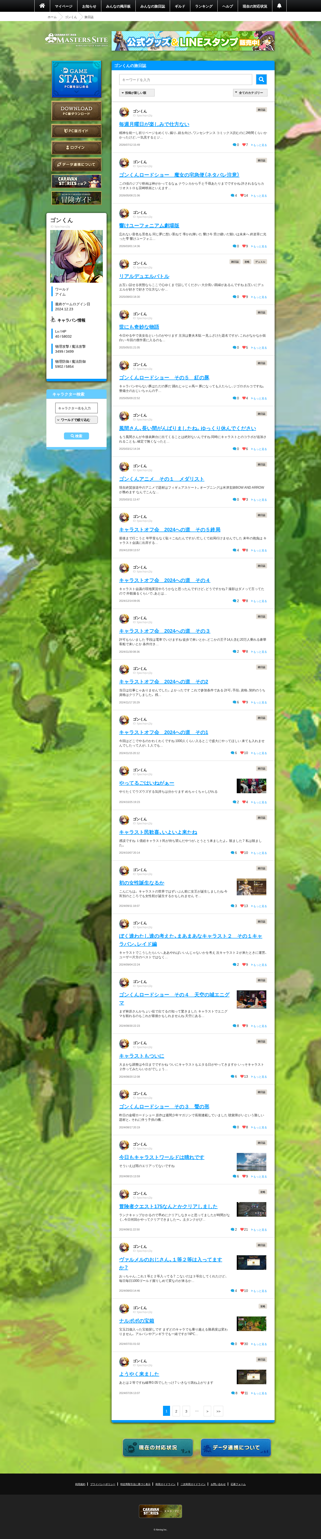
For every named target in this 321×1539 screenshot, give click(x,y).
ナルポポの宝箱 (136, 1320)
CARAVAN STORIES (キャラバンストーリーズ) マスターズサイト (76, 40)
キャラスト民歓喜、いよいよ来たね (158, 831)
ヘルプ (227, 6)
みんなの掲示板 (118, 6)
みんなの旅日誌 (152, 6)
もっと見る (260, 145)
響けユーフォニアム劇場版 (149, 225)
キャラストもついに (141, 1055)
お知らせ (89, 6)
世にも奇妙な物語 (139, 326)
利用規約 (80, 1484)
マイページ (63, 6)
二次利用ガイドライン (193, 1484)
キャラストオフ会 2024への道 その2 (163, 681)
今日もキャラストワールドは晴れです (161, 1156)
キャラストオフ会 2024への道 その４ (164, 579)
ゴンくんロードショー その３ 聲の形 (164, 1106)
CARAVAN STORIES (160, 1511)
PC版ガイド (76, 131)
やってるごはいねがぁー (146, 782)
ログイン (76, 148)
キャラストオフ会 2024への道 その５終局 (169, 529)
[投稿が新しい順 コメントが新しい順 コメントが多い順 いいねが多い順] (137, 93)
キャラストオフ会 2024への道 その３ (164, 630)
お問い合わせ (218, 1484)
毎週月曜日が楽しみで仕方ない (154, 123)
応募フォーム (238, 1484)
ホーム (52, 17)
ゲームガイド (76, 198)
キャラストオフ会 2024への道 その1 (163, 732)
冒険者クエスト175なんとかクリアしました (168, 1206)
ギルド (180, 6)
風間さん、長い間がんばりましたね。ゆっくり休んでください (187, 427)
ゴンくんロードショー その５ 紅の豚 (164, 377)
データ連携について (76, 164)
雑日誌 (261, 109)
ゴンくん (71, 17)
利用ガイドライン (165, 1484)
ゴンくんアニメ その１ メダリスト (161, 478)
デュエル (260, 261)
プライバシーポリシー (102, 1484)
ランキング (204, 6)
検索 (78, 436)
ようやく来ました (139, 1373)
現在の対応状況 (255, 6)
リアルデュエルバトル (144, 275)
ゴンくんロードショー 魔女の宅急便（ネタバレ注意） (179, 174)
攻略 (247, 261)
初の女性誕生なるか (141, 882)
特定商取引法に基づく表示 (135, 1484)
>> (218, 1411)
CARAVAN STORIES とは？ (76, 181)
